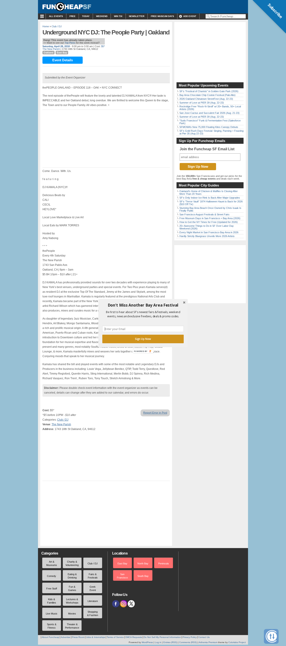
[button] (143, 305)
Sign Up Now (143, 339)
